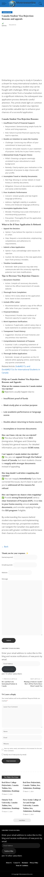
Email (7, 565)
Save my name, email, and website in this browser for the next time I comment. (23, 750)
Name (7, 557)
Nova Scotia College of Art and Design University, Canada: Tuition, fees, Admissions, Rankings (32, 805)
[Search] (39, 3)
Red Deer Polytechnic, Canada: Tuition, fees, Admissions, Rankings (32, 785)
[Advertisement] (22, 53)
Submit (8, 640)
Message (5, 579)
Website (4, 572)
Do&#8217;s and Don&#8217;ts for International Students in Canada (21, 369)
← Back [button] (5, 546)
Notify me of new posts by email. (15, 755)
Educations (7, 12)
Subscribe (8, 669)
